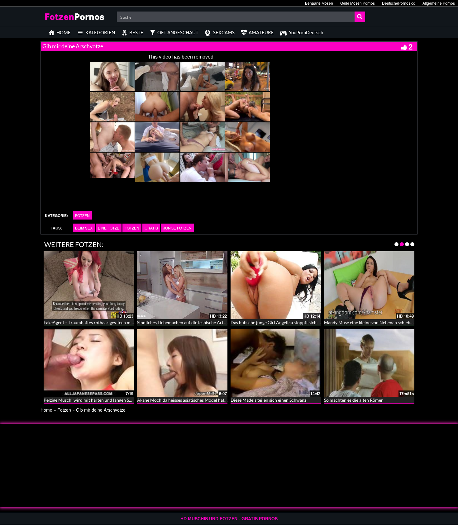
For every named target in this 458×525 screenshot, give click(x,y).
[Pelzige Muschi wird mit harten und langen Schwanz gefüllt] (89, 363)
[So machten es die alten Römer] (369, 363)
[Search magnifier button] (360, 17)
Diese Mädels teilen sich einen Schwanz (268, 400)
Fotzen (82, 215)
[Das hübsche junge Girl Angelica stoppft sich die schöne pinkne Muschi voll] (276, 285)
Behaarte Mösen (319, 3)
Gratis (151, 227)
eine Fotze (108, 227)
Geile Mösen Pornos (357, 3)
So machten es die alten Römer (353, 400)
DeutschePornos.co (398, 3)
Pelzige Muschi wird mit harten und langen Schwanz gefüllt (100, 400)
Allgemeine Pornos (438, 3)
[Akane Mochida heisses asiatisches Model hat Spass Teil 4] (182, 363)
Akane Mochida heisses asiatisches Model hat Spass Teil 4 (192, 400)
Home (46, 410)
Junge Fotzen (177, 227)
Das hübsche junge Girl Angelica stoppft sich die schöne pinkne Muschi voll (303, 322)
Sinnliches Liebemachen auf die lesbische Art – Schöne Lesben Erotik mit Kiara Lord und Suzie (227, 322)
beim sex (84, 227)
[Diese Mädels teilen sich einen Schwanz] (276, 363)
